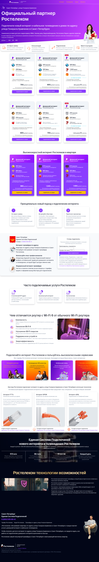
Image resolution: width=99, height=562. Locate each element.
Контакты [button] (83, 2)
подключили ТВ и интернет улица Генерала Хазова (47, 430)
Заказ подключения (73, 253)
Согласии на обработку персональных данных (71, 265)
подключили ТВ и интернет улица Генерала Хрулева (82, 430)
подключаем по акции (22, 91)
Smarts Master (22, 548)
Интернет (61, 2)
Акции (76, 2)
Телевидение (69, 2)
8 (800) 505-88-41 (27, 241)
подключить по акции (22, 192)
